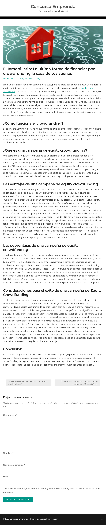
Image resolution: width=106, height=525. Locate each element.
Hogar (23, 78)
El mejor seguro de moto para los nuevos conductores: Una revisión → (79, 382)
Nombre (8, 453)
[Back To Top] (102, 519)
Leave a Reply (33, 78)
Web (5, 477)
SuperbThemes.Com (49, 519)
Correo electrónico (14, 465)
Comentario (10, 415)
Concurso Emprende (53, 6)
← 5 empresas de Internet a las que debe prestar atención (27, 382)
